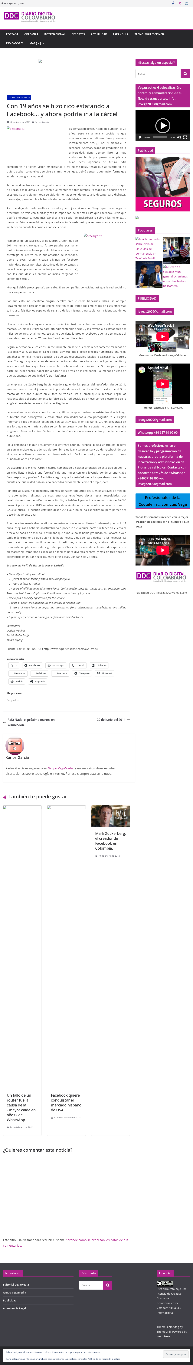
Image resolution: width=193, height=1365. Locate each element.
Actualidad (99, 34)
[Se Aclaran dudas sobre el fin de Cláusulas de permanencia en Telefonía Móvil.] (149, 249)
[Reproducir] (140, 137)
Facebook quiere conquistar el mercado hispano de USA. (66, 1103)
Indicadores (15, 43)
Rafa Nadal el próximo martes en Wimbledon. (31, 722)
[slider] (160, 137)
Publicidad (10, 1300)
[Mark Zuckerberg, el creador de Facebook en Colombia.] (110, 808)
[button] (43, 43)
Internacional (54, 34)
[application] (163, 125)
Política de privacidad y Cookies (103, 1358)
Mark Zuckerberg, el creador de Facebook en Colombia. (110, 841)
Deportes (78, 34)
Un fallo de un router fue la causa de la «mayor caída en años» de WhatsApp (21, 1107)
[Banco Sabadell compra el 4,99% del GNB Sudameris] (149, 274)
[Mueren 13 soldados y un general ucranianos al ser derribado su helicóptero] (176, 276)
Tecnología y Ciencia (150, 34)
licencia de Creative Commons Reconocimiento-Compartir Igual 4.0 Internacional (169, 1303)
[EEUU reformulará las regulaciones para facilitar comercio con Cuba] (176, 250)
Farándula (121, 34)
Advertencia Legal (14, 1308)
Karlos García (42, 122)
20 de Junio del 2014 (111, 720)
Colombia (31, 34)
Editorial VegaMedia (16, 1284)
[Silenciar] (179, 137)
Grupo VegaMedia (61, 768)
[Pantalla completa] (185, 137)
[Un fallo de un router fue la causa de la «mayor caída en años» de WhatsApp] (22, 808)
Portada (12, 34)
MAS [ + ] (35, 43)
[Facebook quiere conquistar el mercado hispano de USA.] (66, 808)
